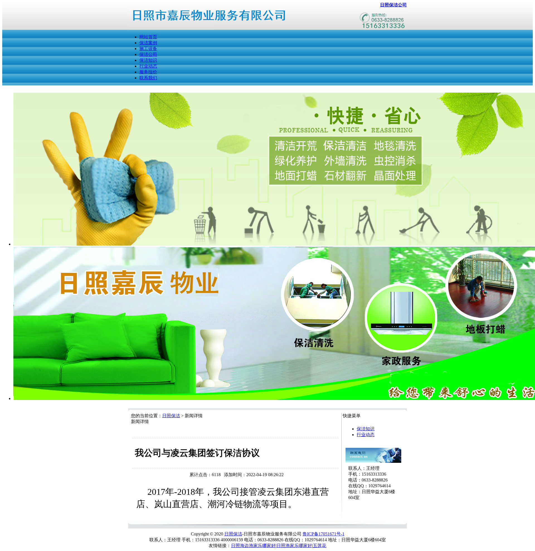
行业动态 (148, 66)
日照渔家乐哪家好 (294, 545)
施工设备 (148, 48)
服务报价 (148, 72)
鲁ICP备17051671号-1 (323, 534)
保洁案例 (148, 42)
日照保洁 (171, 415)
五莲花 (319, 545)
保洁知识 (148, 60)
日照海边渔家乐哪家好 (253, 545)
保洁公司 (148, 54)
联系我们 (148, 77)
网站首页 (148, 36)
